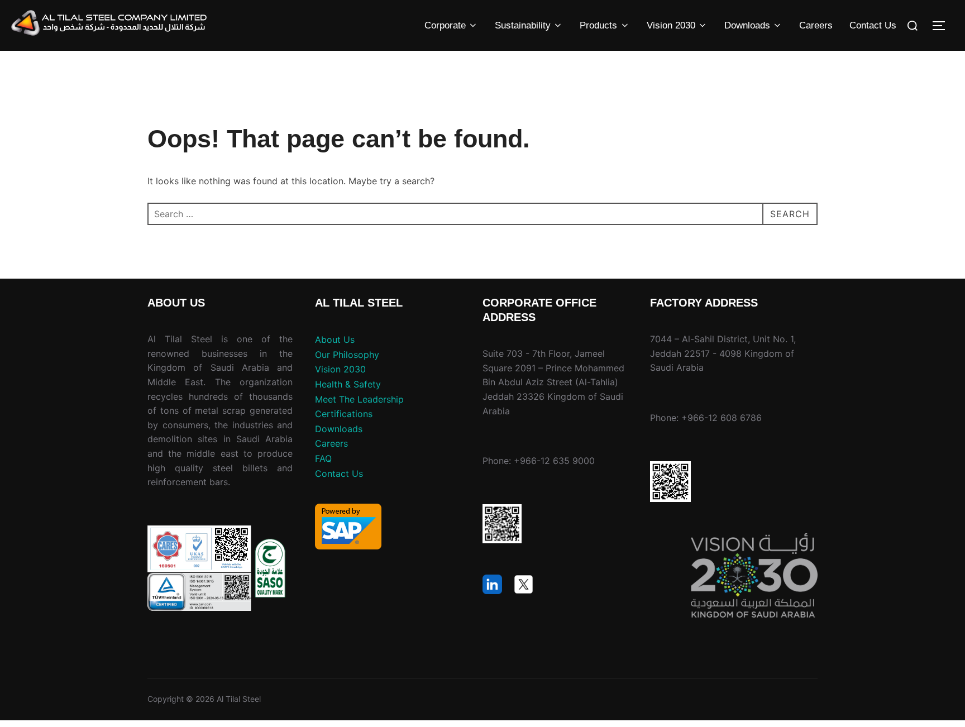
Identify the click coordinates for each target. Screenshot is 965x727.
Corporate (445, 25)
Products (598, 25)
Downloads (747, 25)
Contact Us (872, 25)
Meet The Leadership (359, 399)
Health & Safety (348, 384)
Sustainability (523, 25)
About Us (335, 339)
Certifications (343, 413)
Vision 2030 (671, 25)
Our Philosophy (347, 354)
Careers (816, 25)
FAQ (323, 458)
